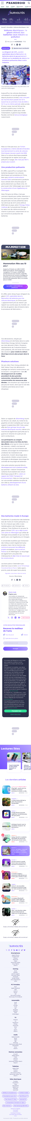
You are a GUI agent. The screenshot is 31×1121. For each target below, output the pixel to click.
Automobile (15, 1000)
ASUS (15, 971)
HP (15, 994)
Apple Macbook (15, 988)
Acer (15, 986)
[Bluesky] (24, 950)
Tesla (15, 1012)
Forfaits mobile (23, 1092)
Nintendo (15, 976)
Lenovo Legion (15, 974)
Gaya (15, 1084)
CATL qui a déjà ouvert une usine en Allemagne (14, 532)
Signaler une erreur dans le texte (15, 573)
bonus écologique (21, 115)
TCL (15, 1028)
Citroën (15, 1005)
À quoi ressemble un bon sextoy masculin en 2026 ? (14, 767)
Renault (15, 1011)
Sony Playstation (15, 979)
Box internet (7, 1105)
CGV (15, 1116)
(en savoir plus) (14, 691)
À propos (15, 1110)
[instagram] (12, 617)
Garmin (15, 1058)
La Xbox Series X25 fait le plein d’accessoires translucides (18, 802)
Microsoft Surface (15, 995)
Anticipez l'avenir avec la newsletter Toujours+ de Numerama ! (18, 826)
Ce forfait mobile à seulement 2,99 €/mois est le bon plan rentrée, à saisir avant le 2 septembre (19, 875)
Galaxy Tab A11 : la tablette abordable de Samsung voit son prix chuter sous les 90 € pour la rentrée (19, 838)
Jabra (15, 1040)
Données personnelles (15, 1114)
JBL (15, 1041)
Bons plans (20, 6)
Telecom (13, 859)
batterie (17, 585)
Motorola (15, 959)
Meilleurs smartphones (9, 1092)
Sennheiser (15, 1045)
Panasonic (15, 1022)
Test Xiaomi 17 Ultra (10, 1099)
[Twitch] (19, 950)
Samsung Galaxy (15, 962)
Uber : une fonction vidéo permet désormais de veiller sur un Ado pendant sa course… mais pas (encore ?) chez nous (19, 912)
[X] (6, 950)
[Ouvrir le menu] (2, 3)
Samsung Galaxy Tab (15, 1074)
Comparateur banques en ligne (15, 1102)
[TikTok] (22, 950)
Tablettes (15, 1066)
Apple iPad (16, 1068)
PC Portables (15, 984)
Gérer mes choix (15, 714)
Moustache (15, 1085)
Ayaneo (15, 972)
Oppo (15, 961)
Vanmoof (15, 1090)
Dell (15, 989)
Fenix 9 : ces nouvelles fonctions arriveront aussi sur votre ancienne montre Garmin (19, 887)
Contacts (15, 1111)
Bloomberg (5, 341)
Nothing (15, 1042)
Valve (15, 981)
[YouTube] (17, 950)
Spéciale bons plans (11, 638)
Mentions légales (15, 1108)
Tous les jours (9, 635)
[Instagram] (9, 950)
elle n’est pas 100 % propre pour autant (14, 161)
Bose (15, 1038)
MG (15, 1008)
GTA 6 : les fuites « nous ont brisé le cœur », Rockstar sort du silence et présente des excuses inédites (19, 851)
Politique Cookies (15, 1113)
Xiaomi (15, 965)
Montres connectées (15, 1052)
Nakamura (15, 1087)
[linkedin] (15, 617)
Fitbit (15, 1057)
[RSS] (14, 950)
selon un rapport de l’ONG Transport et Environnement (13, 476)
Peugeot (15, 1009)
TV (15, 1017)
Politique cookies (12, 707)
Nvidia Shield (15, 978)
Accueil (3, 27)
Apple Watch (15, 1055)
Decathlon (15, 1082)
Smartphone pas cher (9, 1096)
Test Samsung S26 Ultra (21, 1105)
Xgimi (15, 1030)
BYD (15, 1004)
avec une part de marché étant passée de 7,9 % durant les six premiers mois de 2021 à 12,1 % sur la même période (15, 101)
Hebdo (25, 635)
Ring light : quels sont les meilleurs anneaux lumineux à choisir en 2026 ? (19, 789)
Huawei (15, 958)
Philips (15, 1024)
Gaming (15, 969)
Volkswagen (15, 1014)
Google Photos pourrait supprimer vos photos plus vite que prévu (19, 814)
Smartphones (15, 953)
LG (15, 1021)
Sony (15, 1027)
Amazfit (15, 1054)
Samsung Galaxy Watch (15, 1061)
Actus (2, 6)
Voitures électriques (19, 27)
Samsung (15, 1025)
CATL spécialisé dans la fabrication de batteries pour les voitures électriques (12, 298)
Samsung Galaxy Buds (15, 1044)
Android (13, 908)
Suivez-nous (5, 48)
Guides (13, 6)
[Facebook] (12, 950)
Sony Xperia (15, 964)
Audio (15, 1035)
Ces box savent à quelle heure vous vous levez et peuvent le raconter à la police (18, 863)
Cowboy (15, 1081)
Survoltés (9, 27)
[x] (8, 617)
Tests (7, 6)
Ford (15, 1007)
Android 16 (23, 1099)
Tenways (15, 1088)
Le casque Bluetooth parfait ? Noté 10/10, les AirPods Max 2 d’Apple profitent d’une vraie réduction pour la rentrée (18, 899)
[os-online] (19, 617)
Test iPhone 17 (23, 1096)
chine (26, 585)
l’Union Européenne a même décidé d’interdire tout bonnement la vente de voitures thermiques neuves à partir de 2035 (15, 150)
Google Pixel (15, 956)
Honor (15, 992)
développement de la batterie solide (14, 467)
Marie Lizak (12, 592)
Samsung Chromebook (15, 997)
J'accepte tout (16, 711)
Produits (6, 585)
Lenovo (16, 991)
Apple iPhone (15, 955)
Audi (15, 1002)
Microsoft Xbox (15, 975)
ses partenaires (8, 699)
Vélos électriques (15, 1079)
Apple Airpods (15, 1037)
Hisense (15, 1019)
